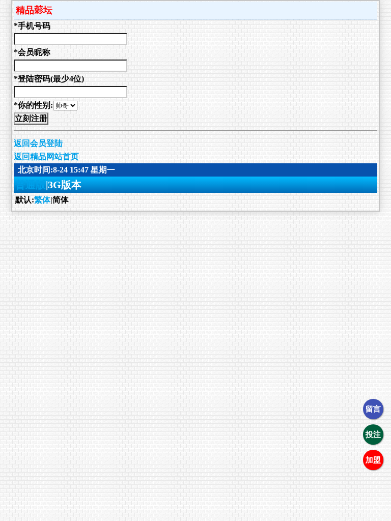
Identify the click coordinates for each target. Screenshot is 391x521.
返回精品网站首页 (46, 156)
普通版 (30, 184)
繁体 (42, 199)
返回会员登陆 (38, 143)
